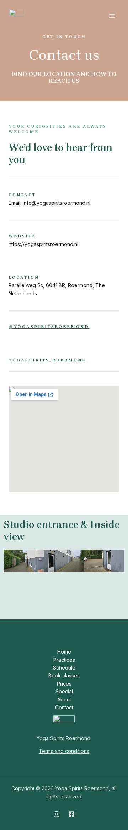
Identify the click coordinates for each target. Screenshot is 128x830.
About (64, 700)
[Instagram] (56, 814)
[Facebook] (71, 814)
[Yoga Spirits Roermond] (16, 16)
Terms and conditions (64, 751)
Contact (64, 707)
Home (64, 652)
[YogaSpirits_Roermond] (11, 352)
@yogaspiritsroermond (49, 326)
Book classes (64, 675)
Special (64, 691)
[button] (10, 577)
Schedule (64, 668)
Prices (64, 684)
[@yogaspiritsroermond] (11, 318)
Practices (64, 660)
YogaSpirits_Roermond (48, 359)
